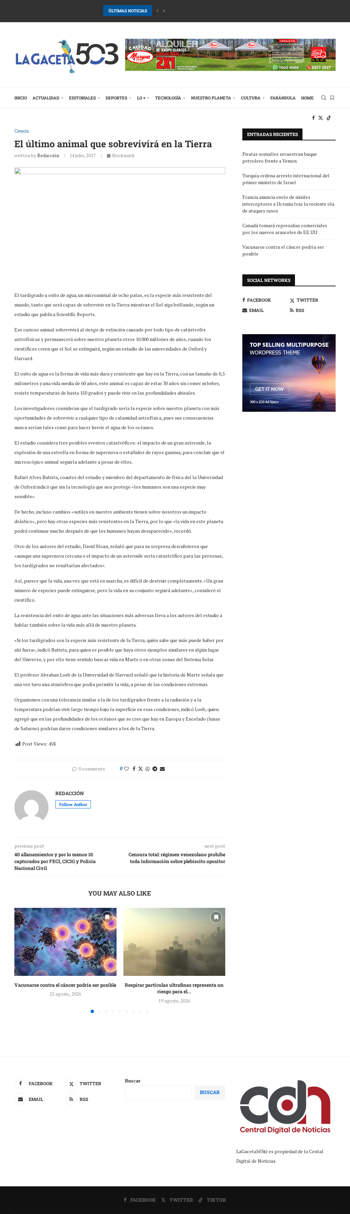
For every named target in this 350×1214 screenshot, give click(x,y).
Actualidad (45, 97)
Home (307, 97)
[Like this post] (126, 768)
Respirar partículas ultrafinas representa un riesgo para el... (174, 988)
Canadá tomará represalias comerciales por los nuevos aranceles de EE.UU (284, 228)
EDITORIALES (82, 97)
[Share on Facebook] (134, 768)
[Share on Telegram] (154, 768)
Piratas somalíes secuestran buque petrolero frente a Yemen (279, 157)
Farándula (283, 97)
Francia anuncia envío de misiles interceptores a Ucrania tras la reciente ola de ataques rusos (288, 204)
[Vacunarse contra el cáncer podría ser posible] (65, 942)
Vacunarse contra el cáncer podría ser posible (65, 985)
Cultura (250, 97)
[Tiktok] (328, 118)
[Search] (323, 98)
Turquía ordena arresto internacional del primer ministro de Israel (285, 179)
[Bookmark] (332, 98)
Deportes (116, 97)
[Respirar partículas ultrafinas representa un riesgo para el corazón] (174, 942)
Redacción (48, 155)
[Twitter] (320, 118)
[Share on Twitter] (140, 768)
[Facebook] (313, 118)
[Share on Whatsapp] (148, 768)
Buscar (132, 1080)
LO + (141, 97)
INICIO (20, 97)
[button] (157, 10)
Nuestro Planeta (211, 97)
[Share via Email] (162, 768)
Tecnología (168, 97)
